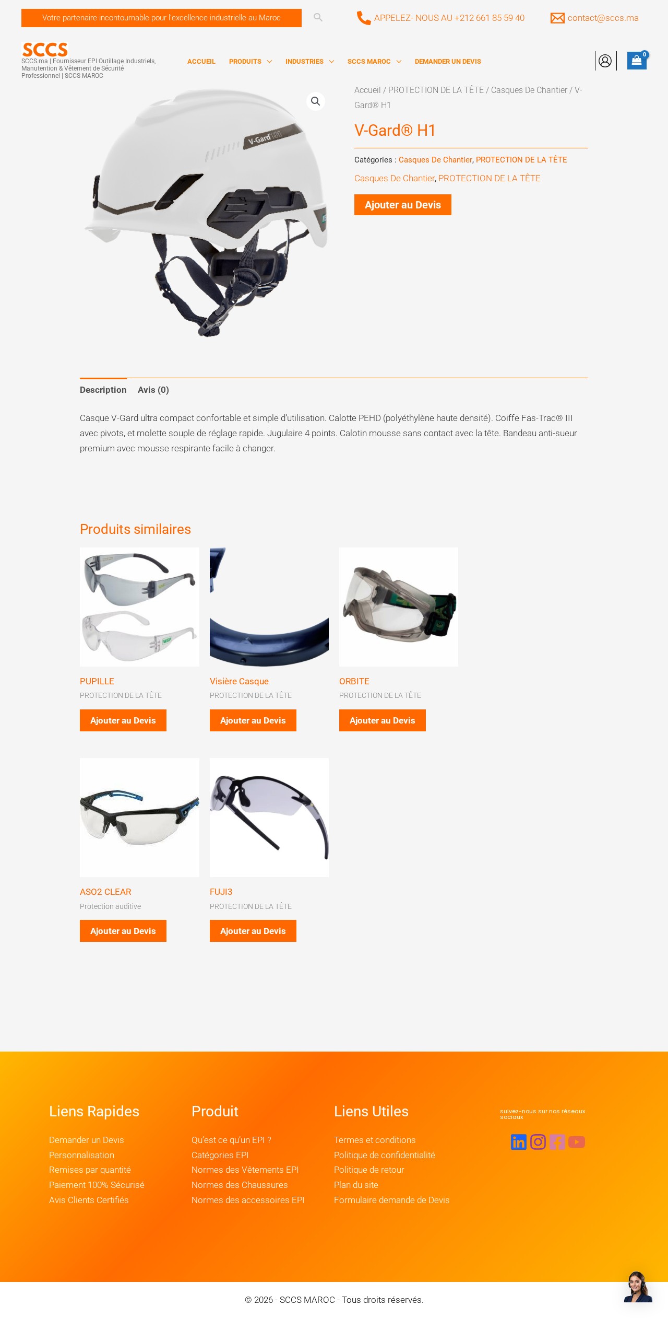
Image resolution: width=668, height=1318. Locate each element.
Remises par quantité (90, 1169)
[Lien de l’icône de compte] (605, 61)
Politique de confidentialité (384, 1155)
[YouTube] (577, 1142)
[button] (161, 18)
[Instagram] (538, 1142)
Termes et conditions (375, 1140)
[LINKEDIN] (519, 1142)
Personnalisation (81, 1155)
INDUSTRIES (304, 61)
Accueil (367, 90)
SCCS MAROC (369, 61)
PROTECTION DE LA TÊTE (436, 90)
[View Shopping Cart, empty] (637, 60)
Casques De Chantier (529, 90)
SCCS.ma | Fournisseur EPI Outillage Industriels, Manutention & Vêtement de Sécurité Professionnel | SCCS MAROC (88, 68)
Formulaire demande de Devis (392, 1200)
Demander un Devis (86, 1140)
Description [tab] (103, 389)
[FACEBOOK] (557, 1142)
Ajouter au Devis (403, 205)
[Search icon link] (318, 18)
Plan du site (356, 1185)
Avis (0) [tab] (153, 389)
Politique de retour (369, 1169)
